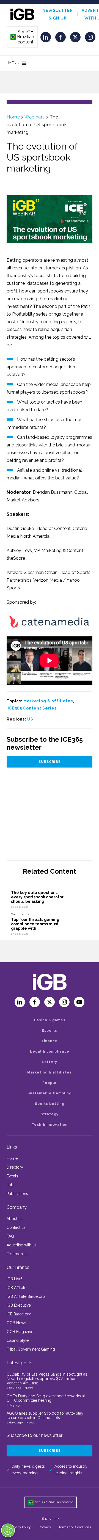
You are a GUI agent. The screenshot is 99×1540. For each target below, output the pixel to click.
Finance (49, 1041)
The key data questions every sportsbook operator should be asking (37, 897)
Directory (15, 1167)
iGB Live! (14, 1279)
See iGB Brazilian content (22, 37)
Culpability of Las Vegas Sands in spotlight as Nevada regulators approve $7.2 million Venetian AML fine (47, 1378)
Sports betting (49, 1104)
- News (27, 1387)
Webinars (34, 117)
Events (12, 1176)
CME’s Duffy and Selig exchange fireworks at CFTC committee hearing (46, 1398)
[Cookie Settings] (8, 1530)
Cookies (45, 1527)
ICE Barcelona (19, 1314)
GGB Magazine (20, 1331)
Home (13, 117)
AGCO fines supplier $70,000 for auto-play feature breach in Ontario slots (45, 1415)
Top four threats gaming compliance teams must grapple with (35, 924)
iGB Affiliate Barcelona (26, 1296)
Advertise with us (22, 1245)
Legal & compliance (49, 1051)
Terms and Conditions (75, 1527)
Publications (17, 1193)
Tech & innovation (50, 1125)
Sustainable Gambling (50, 1093)
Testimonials (18, 1254)
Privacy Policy (20, 1527)
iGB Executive (19, 1305)
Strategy (50, 1114)
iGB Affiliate (16, 1287)
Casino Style (18, 1340)
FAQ (10, 1236)
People (49, 1083)
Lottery (49, 1062)
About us (15, 1218)
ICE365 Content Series (32, 708)
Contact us (16, 1227)
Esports (49, 1031)
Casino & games (49, 1020)
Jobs (11, 1185)
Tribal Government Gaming (31, 1349)
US (30, 719)
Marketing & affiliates (48, 701)
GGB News (16, 1323)
